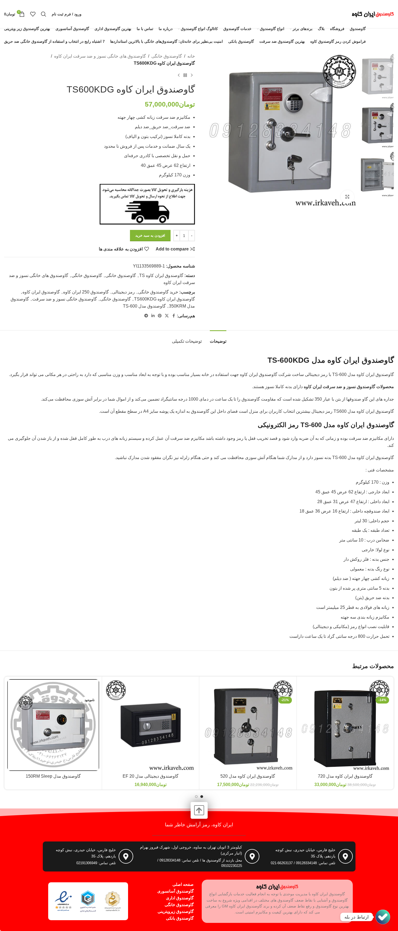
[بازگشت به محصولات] (185, 75)
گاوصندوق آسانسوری (175, 891)
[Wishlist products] (32, 14)
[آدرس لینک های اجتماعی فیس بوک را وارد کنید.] (173, 315)
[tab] (218, 338)
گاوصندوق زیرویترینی (176, 911)
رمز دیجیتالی (123, 292)
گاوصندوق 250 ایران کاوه (86, 292)
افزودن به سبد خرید (150, 235)
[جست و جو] (43, 14)
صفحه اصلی (183, 884)
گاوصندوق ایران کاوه (41, 292)
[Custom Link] (383, 917)
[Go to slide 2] (196, 796)
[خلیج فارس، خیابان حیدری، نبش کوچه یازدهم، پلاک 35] (345, 856)
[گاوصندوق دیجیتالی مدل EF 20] (151, 725)
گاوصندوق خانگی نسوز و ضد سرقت (64, 299)
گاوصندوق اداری (180, 898)
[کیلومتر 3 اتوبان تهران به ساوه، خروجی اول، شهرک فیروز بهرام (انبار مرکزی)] (252, 856)
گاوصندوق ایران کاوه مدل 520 (247, 776)
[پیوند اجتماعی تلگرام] (146, 315)
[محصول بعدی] (178, 75)
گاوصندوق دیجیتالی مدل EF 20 (150, 776)
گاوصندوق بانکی (180, 918)
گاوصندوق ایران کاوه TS (161, 275)
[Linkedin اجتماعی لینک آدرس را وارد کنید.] (153, 315)
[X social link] (166, 315)
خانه (191, 56)
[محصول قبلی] (191, 75)
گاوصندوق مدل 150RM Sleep (53, 776)
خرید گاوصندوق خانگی (158, 292)
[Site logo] (373, 13)
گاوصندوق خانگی (166, 56)
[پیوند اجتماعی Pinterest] (159, 315)
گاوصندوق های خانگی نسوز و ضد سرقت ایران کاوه (100, 56)
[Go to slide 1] (201, 796)
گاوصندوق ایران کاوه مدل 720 (345, 776)
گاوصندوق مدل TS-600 (144, 306)
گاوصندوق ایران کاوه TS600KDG (164, 299)
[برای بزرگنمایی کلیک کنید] (347, 197)
